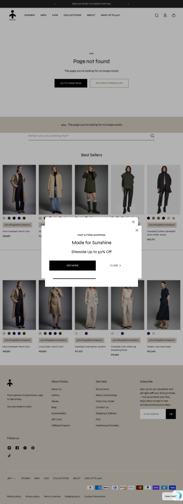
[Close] (133, 222)
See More (72, 265)
